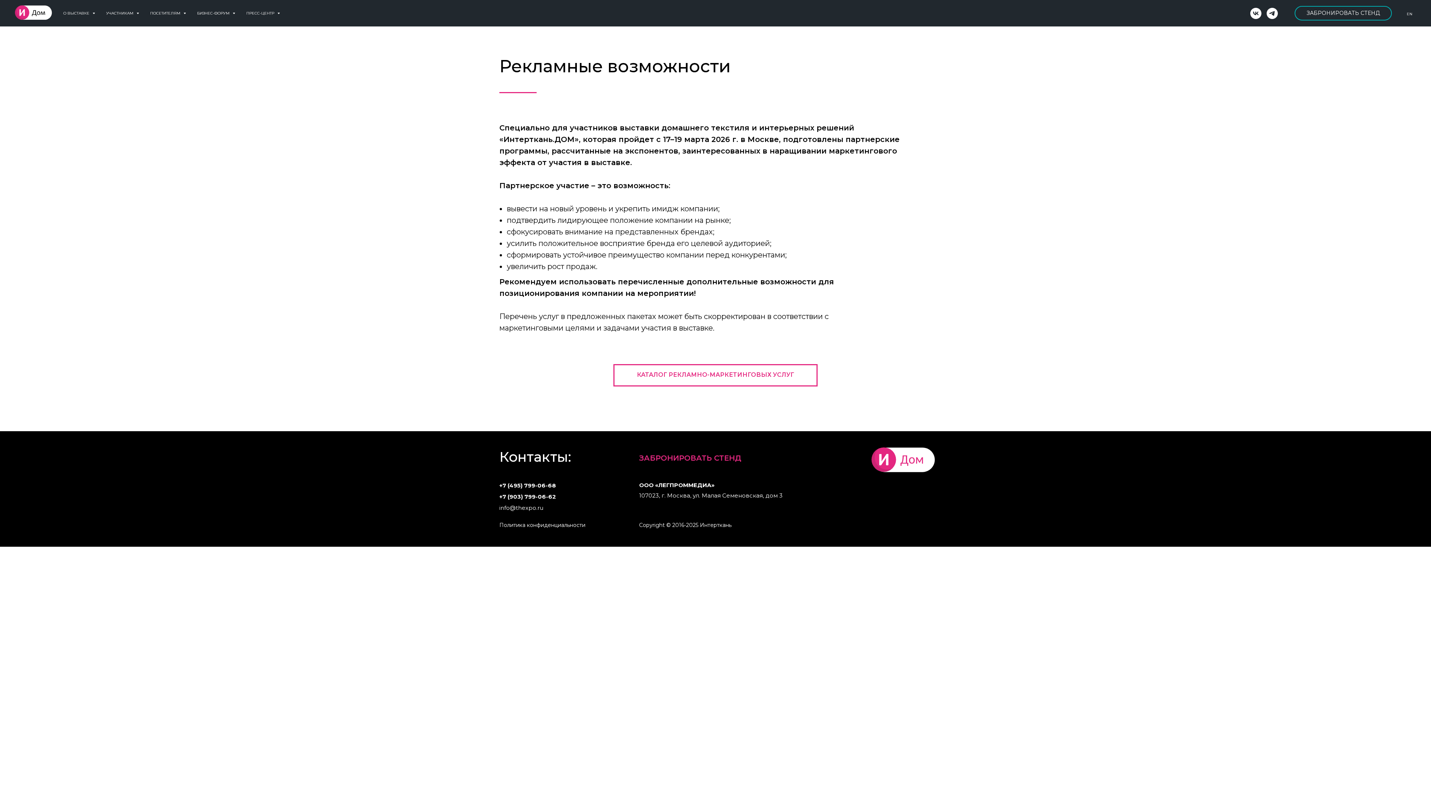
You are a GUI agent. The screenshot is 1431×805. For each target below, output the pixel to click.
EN (1409, 14)
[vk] (1255, 13)
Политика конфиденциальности (542, 525)
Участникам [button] (120, 13)
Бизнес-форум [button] (214, 13)
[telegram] (1272, 13)
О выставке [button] (77, 13)
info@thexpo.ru (521, 507)
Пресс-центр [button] (260, 13)
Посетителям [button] (165, 13)
